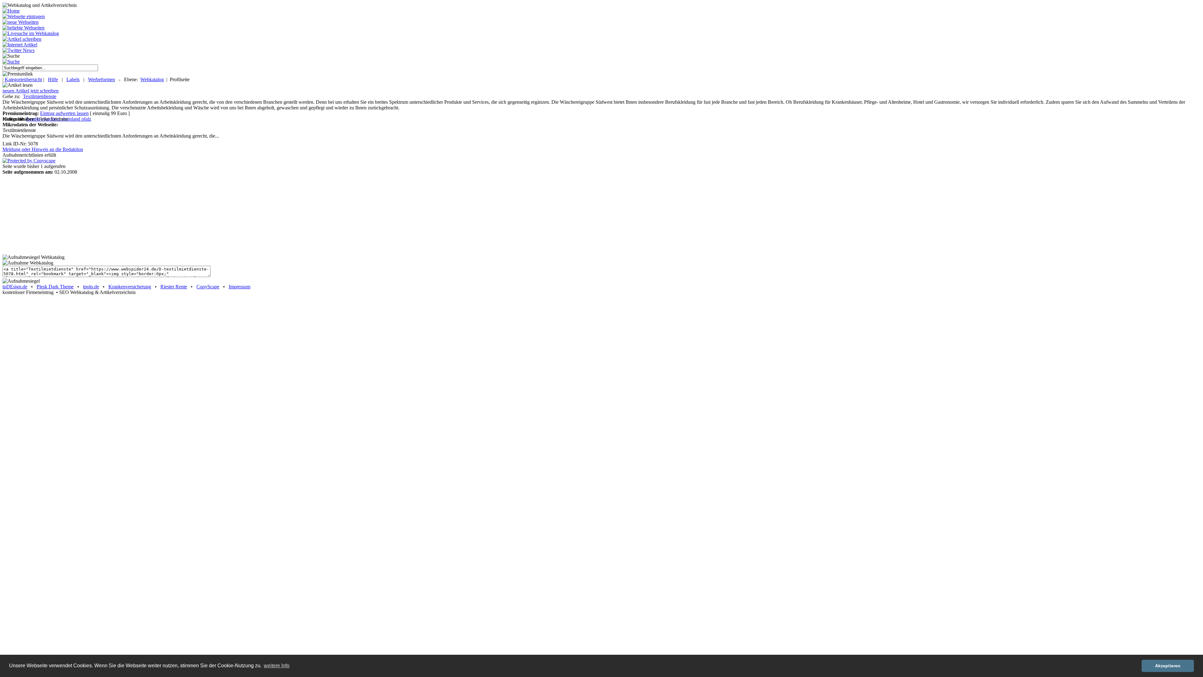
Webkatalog (152, 79)
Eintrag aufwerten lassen (64, 113)
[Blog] (20, 44)
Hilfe (53, 79)
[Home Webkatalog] (11, 10)
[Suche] (11, 61)
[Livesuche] (31, 33)
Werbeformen (101, 79)
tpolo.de (91, 286)
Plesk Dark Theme (55, 286)
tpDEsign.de (15, 286)
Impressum (239, 286)
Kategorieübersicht (23, 79)
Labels (73, 79)
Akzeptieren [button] (1167, 665)
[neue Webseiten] (21, 22)
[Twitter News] (18, 50)
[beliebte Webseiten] (23, 27)
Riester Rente (173, 286)
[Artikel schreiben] (22, 39)
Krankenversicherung (129, 286)
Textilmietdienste (39, 96)
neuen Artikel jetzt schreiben (31, 90)
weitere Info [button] (276, 665)
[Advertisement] (42, 214)
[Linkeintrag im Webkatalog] (24, 16)
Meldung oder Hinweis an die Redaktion (43, 149)
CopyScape (207, 286)
